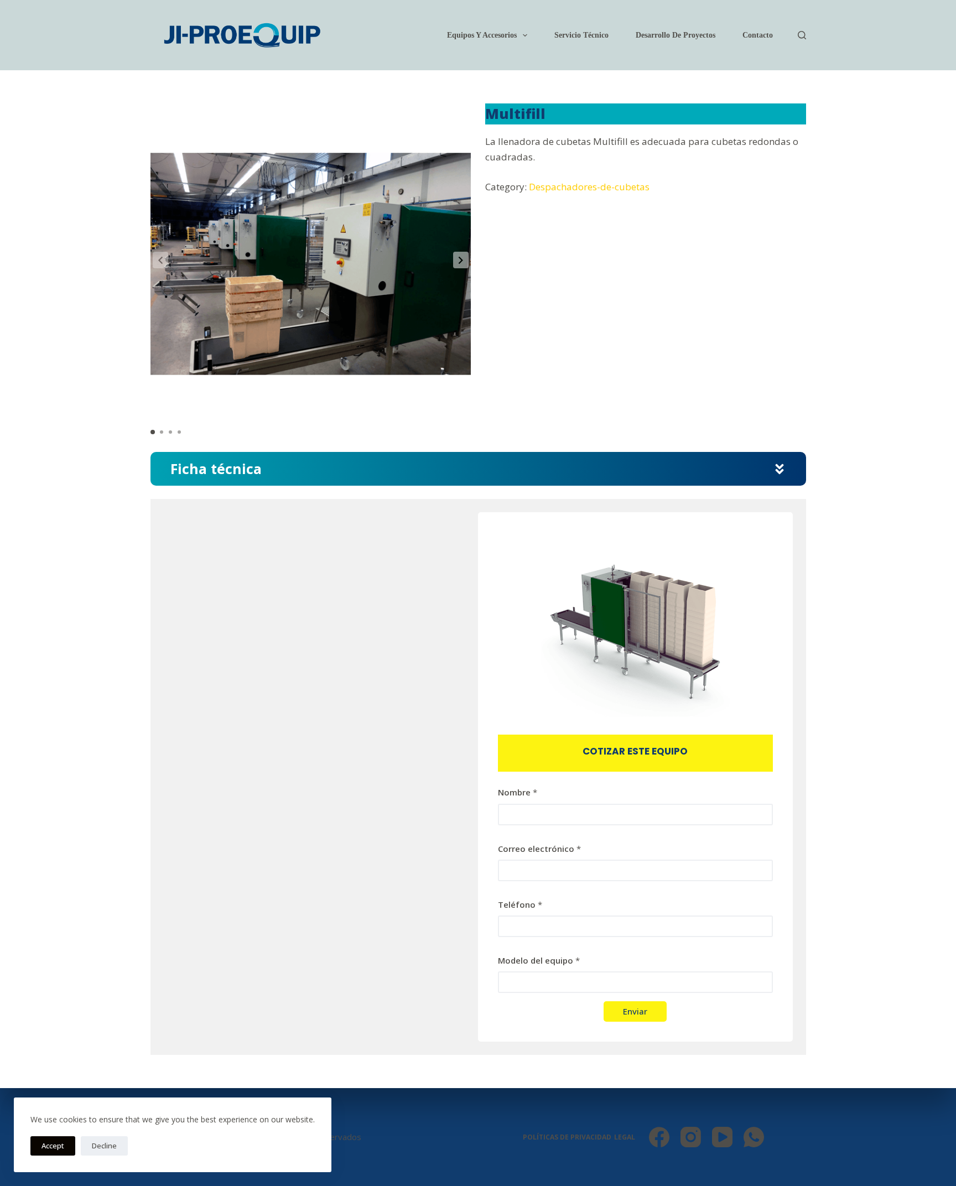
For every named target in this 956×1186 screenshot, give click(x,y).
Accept (52, 1146)
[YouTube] (722, 1137)
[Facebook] (659, 1137)
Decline (104, 1146)
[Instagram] (690, 1137)
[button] (461, 260)
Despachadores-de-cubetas (589, 186)
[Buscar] (802, 35)
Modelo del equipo (539, 960)
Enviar (635, 1011)
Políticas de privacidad (567, 1137)
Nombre (517, 792)
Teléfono (520, 904)
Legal (624, 1137)
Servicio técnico (581, 35)
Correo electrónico (539, 848)
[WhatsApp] (754, 1137)
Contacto (757, 35)
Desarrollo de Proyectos (675, 35)
